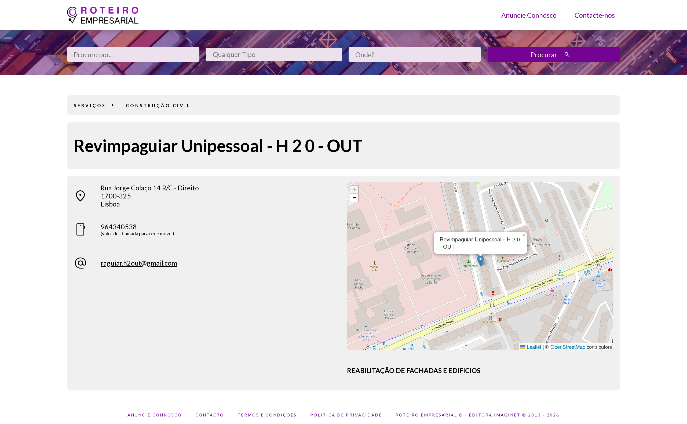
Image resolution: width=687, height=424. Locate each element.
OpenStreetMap (567, 346)
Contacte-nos (595, 15)
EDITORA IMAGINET (495, 414)
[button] (480, 260)
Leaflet (533, 346)
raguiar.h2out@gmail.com (139, 263)
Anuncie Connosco (529, 15)
